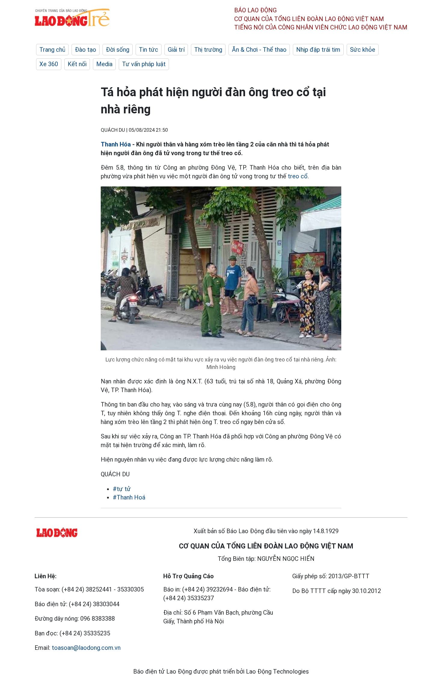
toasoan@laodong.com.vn (86, 647)
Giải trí (176, 49)
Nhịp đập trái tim (318, 49)
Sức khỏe (362, 49)
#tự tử (122, 489)
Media (104, 64)
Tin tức (148, 49)
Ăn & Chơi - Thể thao (259, 49)
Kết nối (77, 64)
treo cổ (298, 176)
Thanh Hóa (116, 144)
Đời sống (117, 49)
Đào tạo (85, 49)
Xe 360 (48, 64)
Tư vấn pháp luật (144, 64)
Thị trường (208, 49)
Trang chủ (52, 49)
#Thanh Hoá (129, 497)
